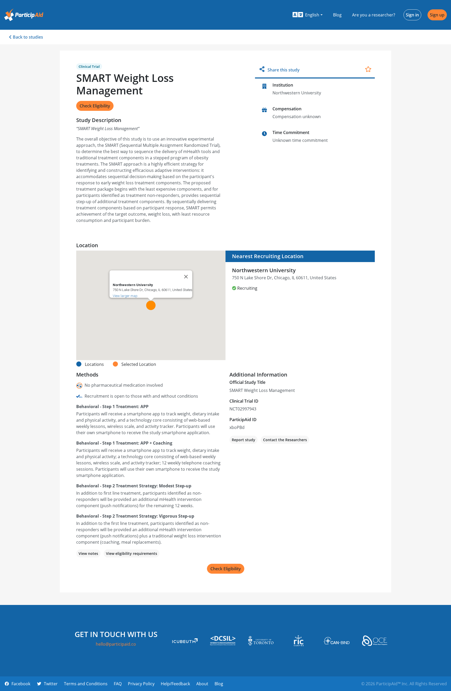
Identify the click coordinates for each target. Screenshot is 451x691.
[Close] (186, 276)
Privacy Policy (141, 684)
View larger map (125, 296)
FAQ (118, 684)
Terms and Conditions (86, 684)
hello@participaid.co (116, 644)
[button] (307, 14)
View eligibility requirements (131, 553)
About (202, 684)
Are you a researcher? (373, 15)
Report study (243, 439)
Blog (337, 15)
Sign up (437, 15)
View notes (88, 553)
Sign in (412, 15)
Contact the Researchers (285, 439)
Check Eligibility (95, 106)
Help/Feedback (175, 684)
